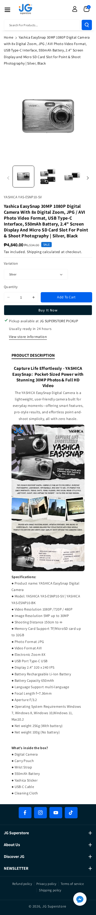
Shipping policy (50, 890)
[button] (7, 10)
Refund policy (22, 884)
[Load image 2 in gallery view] (48, 176)
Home (8, 37)
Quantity (11, 286)
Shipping (34, 251)
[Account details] (74, 9)
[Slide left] (8, 178)
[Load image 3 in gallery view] (72, 176)
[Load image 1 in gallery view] (23, 176)
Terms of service (72, 884)
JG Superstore (54, 906)
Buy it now (48, 310)
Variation (11, 263)
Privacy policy (46, 884)
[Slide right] (87, 178)
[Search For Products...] (87, 25)
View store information (28, 336)
